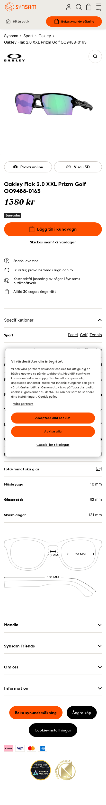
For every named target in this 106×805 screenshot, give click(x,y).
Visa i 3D (82, 166)
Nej (99, 469)
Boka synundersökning (77, 21)
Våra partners (23, 404)
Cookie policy (47, 396)
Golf (83, 335)
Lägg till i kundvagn (57, 229)
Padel (73, 335)
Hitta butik (21, 21)
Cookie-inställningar (53, 730)
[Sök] (79, 7)
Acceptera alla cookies (53, 418)
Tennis (96, 335)
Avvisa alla (53, 431)
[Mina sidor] (69, 7)
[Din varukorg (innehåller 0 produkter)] (89, 7)
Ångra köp (81, 712)
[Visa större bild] (95, 56)
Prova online (31, 166)
